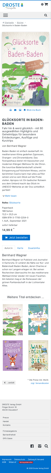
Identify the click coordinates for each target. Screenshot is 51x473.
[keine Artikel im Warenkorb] (46, 4)
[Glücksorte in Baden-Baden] (25, 68)
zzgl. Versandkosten (40, 383)
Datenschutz (19, 459)
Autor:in (9, 248)
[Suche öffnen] (45, 15)
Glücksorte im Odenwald (13, 309)
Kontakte (6, 425)
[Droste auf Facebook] (32, 445)
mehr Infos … (14, 322)
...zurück (10, 382)
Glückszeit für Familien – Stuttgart (13, 347)
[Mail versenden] (15, 110)
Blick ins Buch (33, 110)
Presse (6, 418)
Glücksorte (14, 202)
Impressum (6, 459)
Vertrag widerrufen (26, 462)
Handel (6, 421)
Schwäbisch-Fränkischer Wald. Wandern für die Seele (38, 348)
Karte (20, 248)
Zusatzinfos (34, 248)
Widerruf (12, 462)
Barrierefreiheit (9, 435)
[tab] (8, 248)
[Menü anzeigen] (5, 15)
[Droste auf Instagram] (39, 445)
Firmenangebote (10, 431)
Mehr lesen (11, 195)
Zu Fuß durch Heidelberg (38, 309)
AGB (4, 462)
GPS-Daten (7, 438)
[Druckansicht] (10, 110)
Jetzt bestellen (18, 237)
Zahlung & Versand (36, 459)
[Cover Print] (20, 110)
